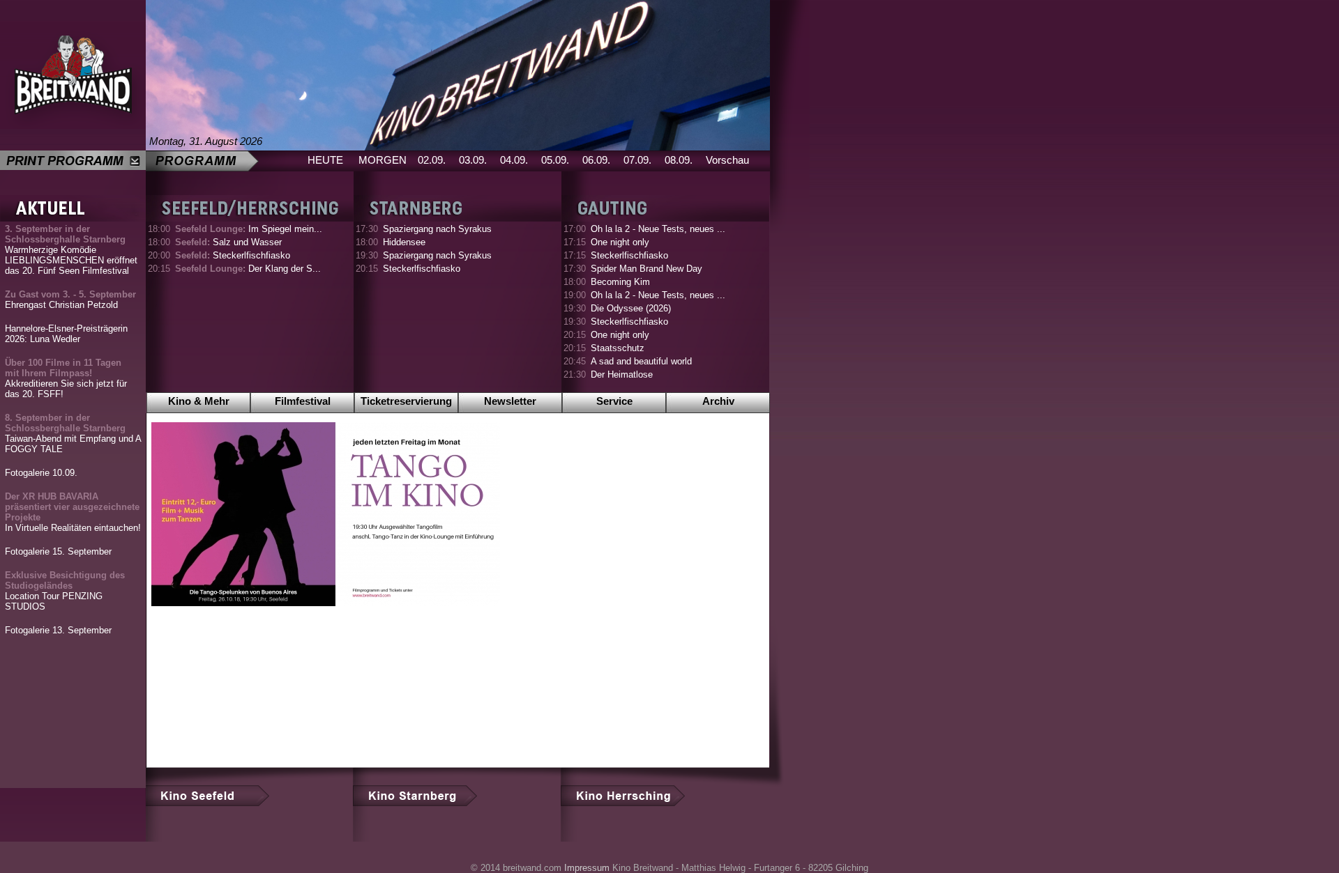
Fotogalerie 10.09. (41, 473)
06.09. (596, 160)
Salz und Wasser (228, 242)
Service (614, 401)
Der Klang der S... (248, 268)
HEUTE (325, 160)
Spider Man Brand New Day (646, 268)
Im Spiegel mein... (248, 229)
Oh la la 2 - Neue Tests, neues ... (658, 229)
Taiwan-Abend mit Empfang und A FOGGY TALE (73, 433)
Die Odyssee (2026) (631, 308)
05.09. (555, 160)
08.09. (679, 160)
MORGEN (382, 160)
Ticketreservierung (406, 401)
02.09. (432, 160)
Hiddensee (404, 242)
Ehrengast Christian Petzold (70, 299)
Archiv (718, 401)
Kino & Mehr (198, 401)
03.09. (473, 160)
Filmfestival (303, 401)
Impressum (587, 868)
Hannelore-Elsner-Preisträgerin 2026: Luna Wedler (66, 333)
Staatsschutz (617, 348)
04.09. (514, 160)
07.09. (637, 160)
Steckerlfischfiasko (232, 255)
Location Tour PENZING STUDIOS (65, 591)
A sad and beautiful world (641, 361)
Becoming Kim (620, 282)
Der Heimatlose (622, 374)
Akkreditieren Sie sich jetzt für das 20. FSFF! (66, 378)
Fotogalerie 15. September (58, 551)
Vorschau (727, 160)
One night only (620, 242)
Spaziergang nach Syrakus (437, 229)
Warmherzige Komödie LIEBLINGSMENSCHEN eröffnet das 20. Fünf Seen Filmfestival (71, 250)
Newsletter (510, 401)
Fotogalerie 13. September (58, 630)
